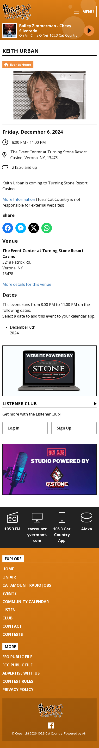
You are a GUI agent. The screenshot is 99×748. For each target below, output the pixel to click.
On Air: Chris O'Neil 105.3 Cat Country (48, 35)
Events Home (20, 64)
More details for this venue (26, 284)
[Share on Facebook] (7, 228)
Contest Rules (17, 681)
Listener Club (19, 403)
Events (9, 593)
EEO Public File (17, 656)
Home (8, 569)
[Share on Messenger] (20, 228)
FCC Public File (17, 665)
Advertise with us (21, 673)
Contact (12, 626)
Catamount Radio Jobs (26, 585)
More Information (18, 199)
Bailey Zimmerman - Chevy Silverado (45, 28)
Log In (13, 428)
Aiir (84, 733)
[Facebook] (51, 727)
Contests (12, 634)
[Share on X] (33, 228)
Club (7, 618)
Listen (9, 609)
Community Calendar (25, 601)
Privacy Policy (17, 689)
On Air (9, 577)
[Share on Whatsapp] (46, 228)
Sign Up (64, 428)
